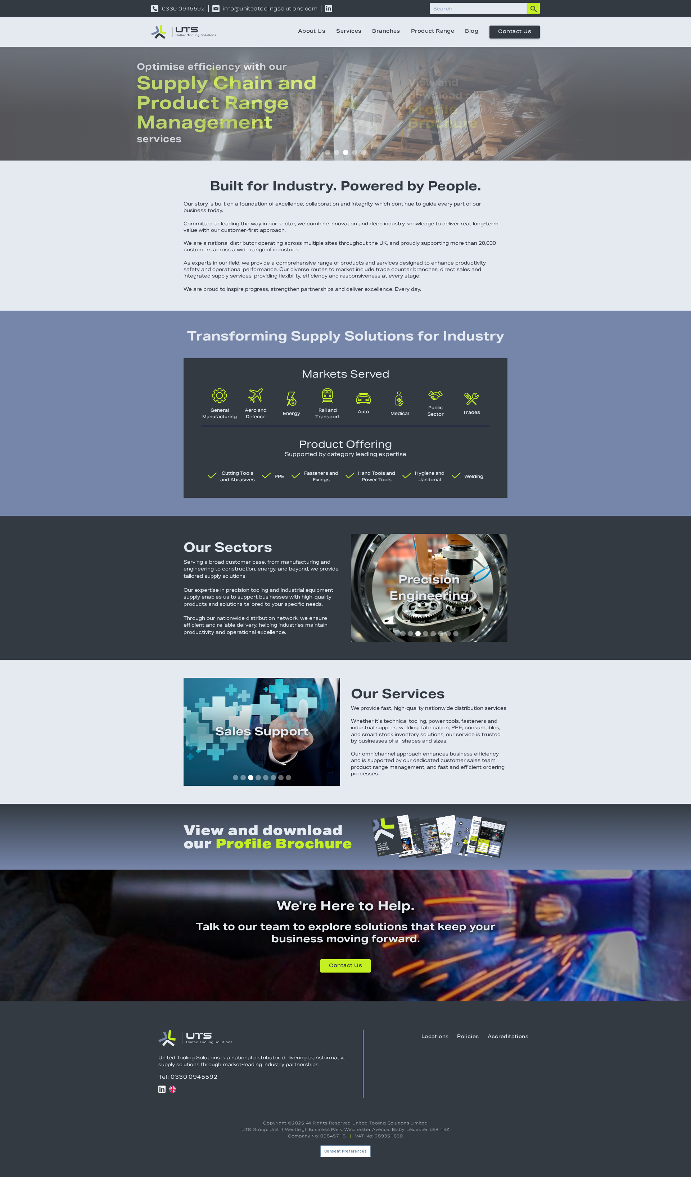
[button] (327, 152)
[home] (183, 31)
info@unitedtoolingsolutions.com (270, 8)
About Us (311, 31)
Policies (468, 1037)
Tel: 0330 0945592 (188, 1076)
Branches (386, 31)
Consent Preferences (345, 1151)
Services (348, 31)
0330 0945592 (183, 8)
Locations (435, 1037)
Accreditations (508, 1037)
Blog (471, 31)
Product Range (432, 31)
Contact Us (514, 32)
